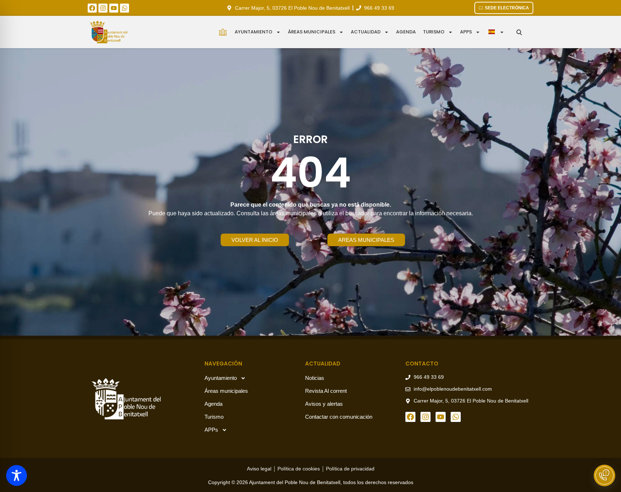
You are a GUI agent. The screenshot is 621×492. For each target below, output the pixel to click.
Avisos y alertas (324, 404)
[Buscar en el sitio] (519, 32)
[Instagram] (102, 8)
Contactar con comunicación (338, 417)
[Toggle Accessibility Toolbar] (16, 475)
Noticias (314, 378)
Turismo (434, 31)
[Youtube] (113, 8)
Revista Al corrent (326, 391)
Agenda (406, 31)
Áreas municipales (311, 31)
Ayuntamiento (253, 31)
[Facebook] (92, 8)
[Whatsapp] (124, 8)
